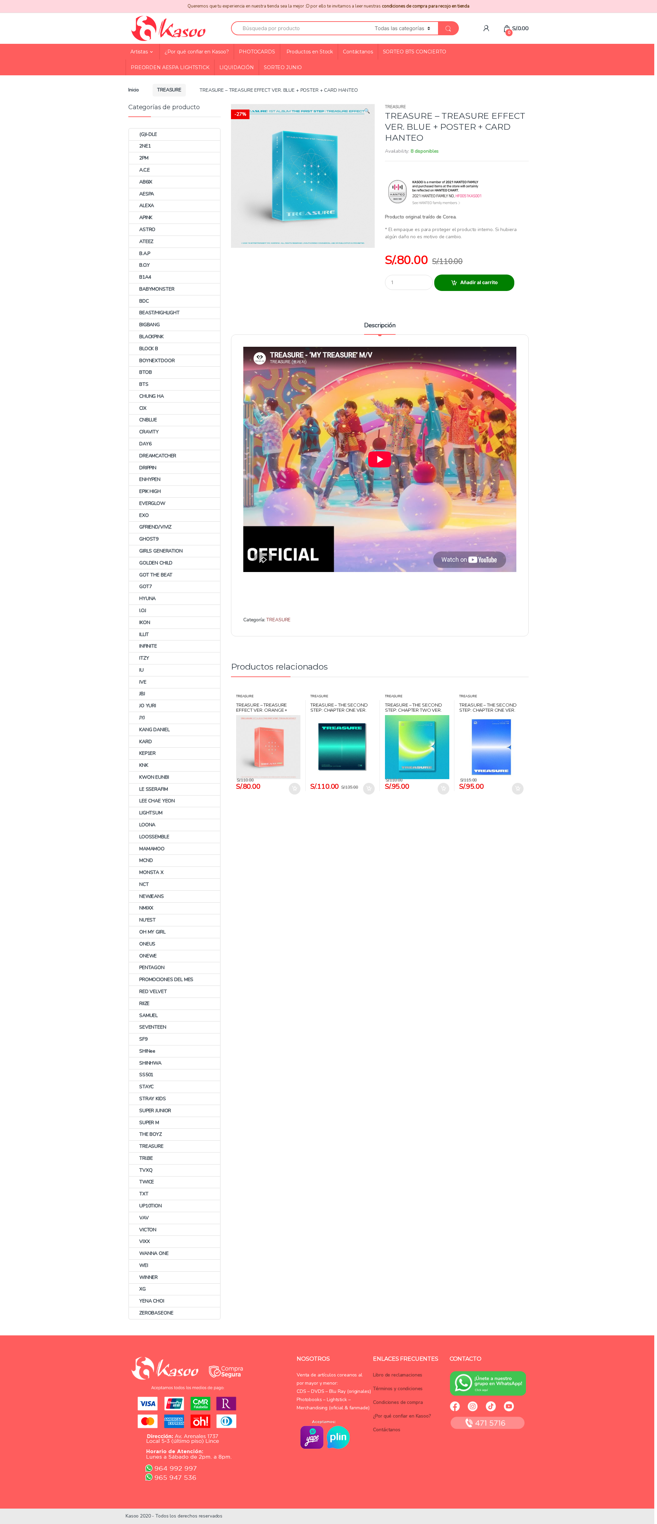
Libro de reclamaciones (397, 1375)
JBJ (142, 693)
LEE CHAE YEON (157, 801)
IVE (142, 682)
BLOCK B (148, 348)
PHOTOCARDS (257, 52)
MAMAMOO (152, 849)
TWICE (146, 1182)
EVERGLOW (152, 503)
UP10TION (150, 1206)
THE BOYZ (150, 1134)
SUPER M (149, 1122)
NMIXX (146, 908)
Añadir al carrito (479, 282)
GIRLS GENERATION (161, 551)
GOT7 (145, 586)
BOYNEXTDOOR (157, 360)
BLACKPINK (151, 336)
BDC (144, 301)
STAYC (146, 1086)
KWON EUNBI (154, 777)
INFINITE (148, 646)
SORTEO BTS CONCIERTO (414, 52)
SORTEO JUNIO (283, 67)
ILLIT (144, 634)
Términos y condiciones (398, 1388)
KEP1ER (147, 753)
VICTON (147, 1230)
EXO (144, 515)
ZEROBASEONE (156, 1313)
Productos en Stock (309, 52)
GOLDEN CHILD (155, 563)
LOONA (147, 825)
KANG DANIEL (154, 729)
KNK (143, 765)
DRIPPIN (147, 468)
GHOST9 (148, 539)
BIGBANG (149, 324)
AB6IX (145, 182)
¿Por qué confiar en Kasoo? (197, 52)
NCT (144, 884)
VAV (144, 1218)
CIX (142, 408)
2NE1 (145, 146)
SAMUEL (148, 1015)
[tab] (379, 328)
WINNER (148, 1277)
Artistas (139, 52)
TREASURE (169, 90)
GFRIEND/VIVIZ (155, 527)
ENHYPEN (149, 479)
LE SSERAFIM (153, 789)
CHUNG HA (151, 396)
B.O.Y (144, 265)
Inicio (133, 90)
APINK (145, 217)
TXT (144, 1194)
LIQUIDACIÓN (236, 67)
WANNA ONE (154, 1253)
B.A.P (144, 253)
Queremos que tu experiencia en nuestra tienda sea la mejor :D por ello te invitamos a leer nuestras (328, 6)
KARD (145, 741)
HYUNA (147, 598)
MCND (146, 860)
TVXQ (145, 1170)
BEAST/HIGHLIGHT (159, 312)
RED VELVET (153, 991)
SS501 (146, 1074)
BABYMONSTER (156, 289)
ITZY (144, 658)
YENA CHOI (151, 1301)
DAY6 (145, 444)
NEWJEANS (151, 896)
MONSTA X (151, 872)
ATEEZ (146, 241)
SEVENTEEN (152, 1027)
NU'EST (147, 920)
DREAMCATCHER (157, 456)
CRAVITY (149, 432)
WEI (143, 1265)
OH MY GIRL (152, 932)
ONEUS (147, 944)
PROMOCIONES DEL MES (166, 979)
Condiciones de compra (398, 1402)
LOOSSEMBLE (154, 837)
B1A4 (145, 277)
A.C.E (144, 170)
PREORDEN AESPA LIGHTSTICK (170, 67)
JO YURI (147, 705)
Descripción (379, 325)
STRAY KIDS (152, 1098)
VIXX (144, 1241)
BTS (144, 384)
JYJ (142, 717)
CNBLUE (148, 420)
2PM (144, 158)
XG (142, 1289)
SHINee (147, 1051)
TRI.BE (146, 1158)
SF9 (143, 1039)
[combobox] (299, 28)
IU (141, 670)
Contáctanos (358, 52)
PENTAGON (152, 967)
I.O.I (142, 610)
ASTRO (147, 229)
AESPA (146, 194)
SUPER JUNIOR (155, 1110)
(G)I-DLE (148, 134)
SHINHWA (150, 1063)
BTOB (145, 372)
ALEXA (146, 205)
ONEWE (148, 956)
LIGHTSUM (151, 813)
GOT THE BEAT (155, 575)
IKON (144, 622)
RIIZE (144, 1003)
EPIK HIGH (150, 491)
